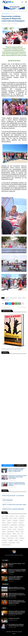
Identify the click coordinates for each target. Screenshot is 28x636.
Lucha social (20, 529)
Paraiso (7, 536)
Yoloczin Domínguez (6, 299)
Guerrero (21, 527)
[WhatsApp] (16, 303)
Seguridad (22, 538)
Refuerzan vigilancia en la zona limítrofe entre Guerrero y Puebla (16, 588)
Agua (17, 516)
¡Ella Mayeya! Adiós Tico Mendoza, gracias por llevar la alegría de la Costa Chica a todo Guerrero (16, 612)
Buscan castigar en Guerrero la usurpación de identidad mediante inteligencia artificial (16, 602)
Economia (15, 522)
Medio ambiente (11, 531)
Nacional (9, 533)
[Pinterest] (12, 303)
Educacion (21, 522)
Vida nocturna (11, 542)
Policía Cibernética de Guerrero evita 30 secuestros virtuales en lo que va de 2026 (16, 595)
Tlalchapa (11, 540)
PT (2, 536)
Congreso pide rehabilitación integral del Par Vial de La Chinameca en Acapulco (15, 578)
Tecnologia (4, 540)
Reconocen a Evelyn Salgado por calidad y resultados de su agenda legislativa (16, 484)
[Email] (19, 303)
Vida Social (4, 542)
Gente (16, 527)
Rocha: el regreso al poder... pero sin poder (13, 495)
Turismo (16, 540)
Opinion (14, 533)
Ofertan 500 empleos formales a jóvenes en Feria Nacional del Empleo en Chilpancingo (16, 470)
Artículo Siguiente (22, 307)
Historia (3, 529)
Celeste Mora (21, 518)
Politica (24, 298)
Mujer (22, 531)
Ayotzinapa (22, 516)
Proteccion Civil (10, 538)
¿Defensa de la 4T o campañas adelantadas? (13, 509)
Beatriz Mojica (5, 518)
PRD (18, 533)
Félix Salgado (4, 527)
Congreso (9, 520)
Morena (19, 298)
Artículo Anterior (6, 307)
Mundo (3, 533)
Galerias (11, 527)
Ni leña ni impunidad (7, 500)
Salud (17, 538)
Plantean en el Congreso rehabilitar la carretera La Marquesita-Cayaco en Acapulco (17, 571)
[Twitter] (9, 303)
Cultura (3, 522)
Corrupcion (22, 520)
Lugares (3, 531)
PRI (22, 533)
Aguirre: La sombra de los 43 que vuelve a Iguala (14, 504)
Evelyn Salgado (7, 465)
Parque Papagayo (13, 536)
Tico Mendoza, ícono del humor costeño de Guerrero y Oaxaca (16, 625)
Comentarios (20, 465)
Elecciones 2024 (13, 298)
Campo (15, 518)
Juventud (9, 529)
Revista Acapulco (18, 631)
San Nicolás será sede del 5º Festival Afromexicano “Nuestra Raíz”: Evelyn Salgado (17, 477)
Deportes (9, 522)
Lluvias (14, 529)
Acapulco (12, 13)
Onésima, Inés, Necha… (14, 618)
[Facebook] (6, 303)
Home (14, 633)
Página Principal (5, 13)
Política (20, 536)
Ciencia (3, 520)
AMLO (7, 516)
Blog (11, 518)
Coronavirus (15, 520)
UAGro (21, 540)
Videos (18, 542)
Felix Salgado (21, 525)
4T (2, 516)
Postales (3, 538)
